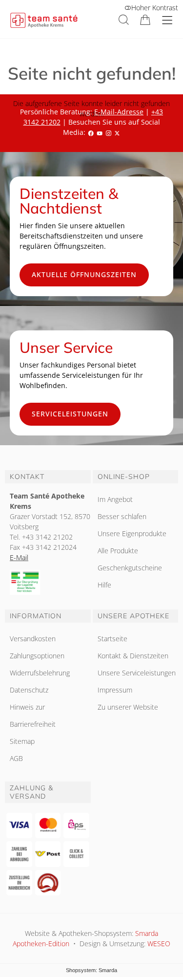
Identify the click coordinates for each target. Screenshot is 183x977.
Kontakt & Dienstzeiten (133, 655)
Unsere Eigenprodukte (132, 533)
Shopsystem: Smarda (91, 970)
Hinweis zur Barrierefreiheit (33, 715)
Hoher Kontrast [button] (154, 7)
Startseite (112, 638)
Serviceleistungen (70, 413)
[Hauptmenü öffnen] (167, 20)
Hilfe (104, 584)
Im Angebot (115, 499)
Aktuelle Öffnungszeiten (84, 274)
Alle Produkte (118, 550)
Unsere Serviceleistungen (137, 672)
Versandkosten (33, 638)
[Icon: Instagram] (108, 132)
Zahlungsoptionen (37, 655)
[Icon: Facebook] (90, 132)
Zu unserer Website (128, 707)
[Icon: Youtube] (99, 132)
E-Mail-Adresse (118, 111)
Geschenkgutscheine (130, 567)
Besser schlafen (122, 516)
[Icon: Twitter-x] (117, 132)
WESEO (158, 943)
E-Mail (19, 557)
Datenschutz (29, 690)
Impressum (115, 690)
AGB (16, 758)
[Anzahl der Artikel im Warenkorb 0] (145, 20)
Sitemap (22, 741)
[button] (124, 20)
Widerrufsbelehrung (40, 672)
